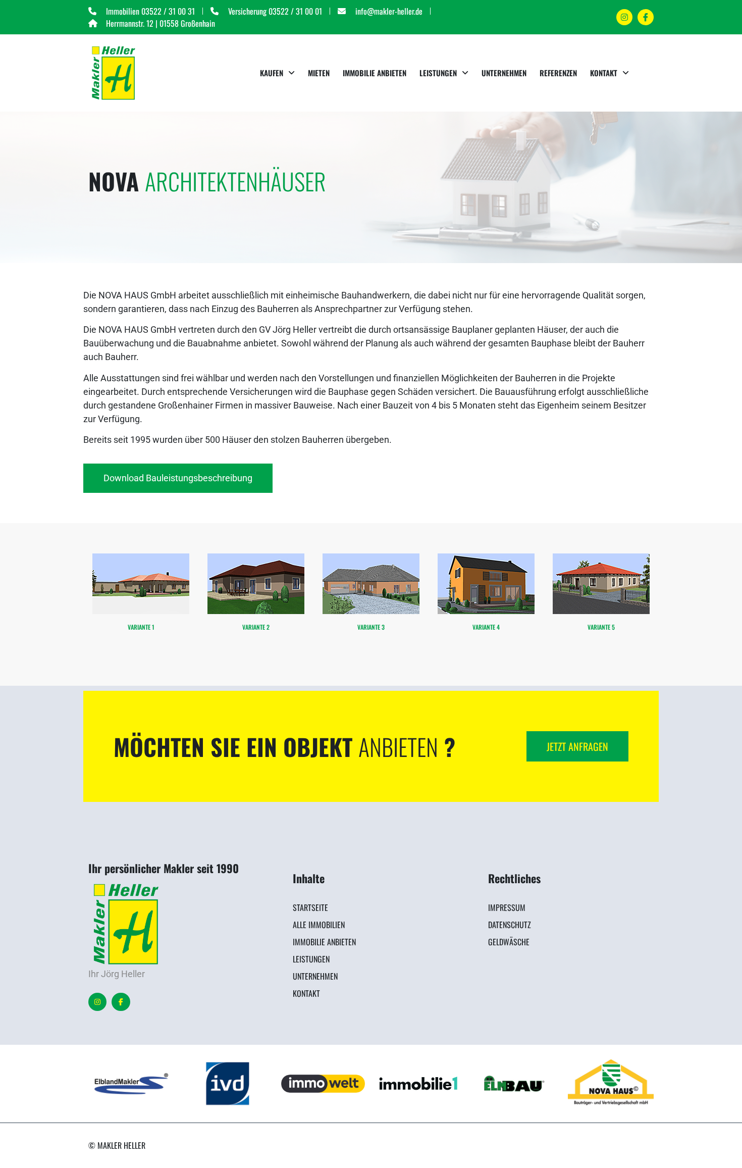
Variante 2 (256, 627)
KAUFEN (271, 72)
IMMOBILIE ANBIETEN (374, 72)
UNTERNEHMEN (504, 72)
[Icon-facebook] (646, 17)
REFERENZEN (558, 72)
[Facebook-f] (121, 1002)
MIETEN (319, 72)
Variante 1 (141, 627)
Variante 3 (371, 627)
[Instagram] (624, 17)
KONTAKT (603, 72)
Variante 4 (486, 627)
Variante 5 (601, 627)
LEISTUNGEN (438, 72)
